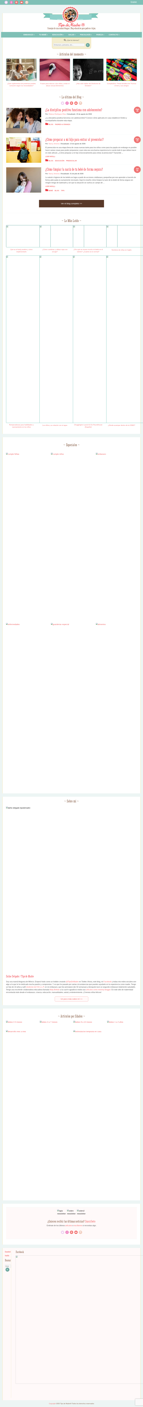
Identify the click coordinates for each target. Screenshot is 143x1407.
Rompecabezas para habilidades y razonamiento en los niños (21, 426)
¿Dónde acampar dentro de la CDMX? (121, 425)
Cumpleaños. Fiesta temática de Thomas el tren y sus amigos (121, 85)
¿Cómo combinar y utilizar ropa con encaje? (54, 251)
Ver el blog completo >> (71, 203)
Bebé (51, 190)
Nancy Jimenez (54, 144)
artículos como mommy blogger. (98, 990)
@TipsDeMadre (72, 982)
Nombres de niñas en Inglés (121, 250)
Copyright (52, 1403)
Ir (87, 45)
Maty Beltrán (55, 990)
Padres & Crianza (62, 124)
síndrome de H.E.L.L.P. (35, 987)
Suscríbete (90, 1221)
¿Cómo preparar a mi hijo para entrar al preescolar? (74, 139)
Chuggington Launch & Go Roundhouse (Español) (88, 426)
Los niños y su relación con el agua (54, 425)
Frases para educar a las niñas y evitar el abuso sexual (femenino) (54, 85)
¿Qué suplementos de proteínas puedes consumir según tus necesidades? (21, 85)
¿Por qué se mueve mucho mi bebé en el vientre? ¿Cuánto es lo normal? (88, 251)
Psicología (85, 35)
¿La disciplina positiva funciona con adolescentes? (73, 109)
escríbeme (78, 1225)
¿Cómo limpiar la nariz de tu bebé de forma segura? (74, 169)
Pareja (99, 35)
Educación (57, 35)
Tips (62, 190)
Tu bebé (42, 35)
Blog (51, 124)
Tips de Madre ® (71, 25)
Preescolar (71, 161)
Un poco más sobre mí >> (71, 999)
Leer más (49, 156)
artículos (68, 1225)
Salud (71, 35)
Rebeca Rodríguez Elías (57, 114)
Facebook (107, 982)
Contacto (113, 35)
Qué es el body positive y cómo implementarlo (21, 251)
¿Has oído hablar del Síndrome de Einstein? (88, 85)
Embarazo (28, 35)
